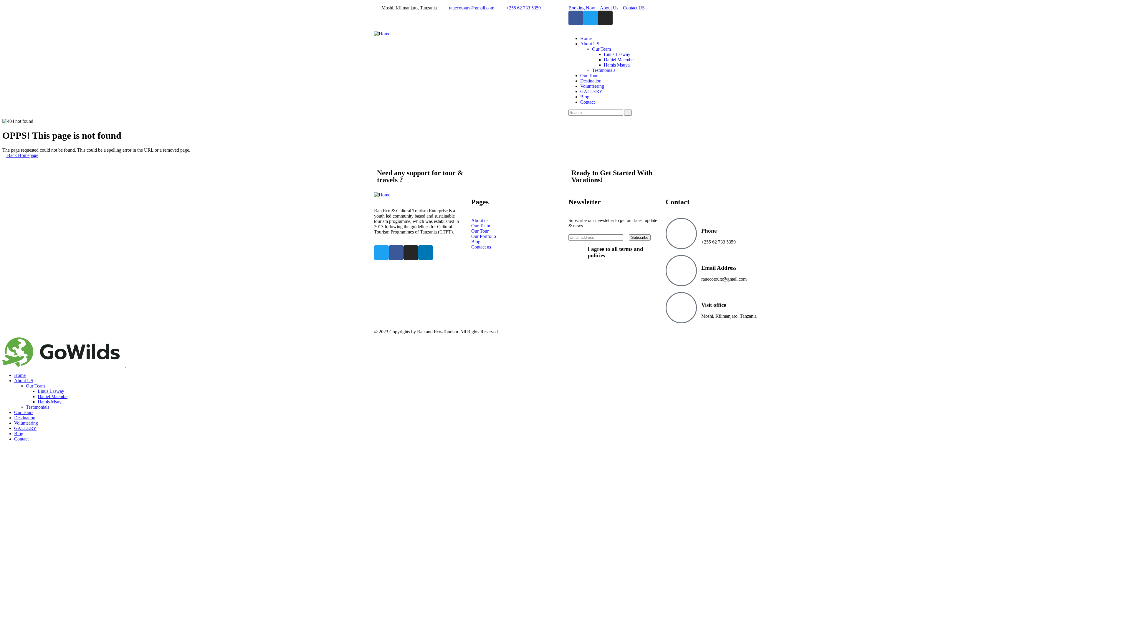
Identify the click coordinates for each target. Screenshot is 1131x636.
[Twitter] (590, 18)
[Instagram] (605, 18)
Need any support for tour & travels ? (420, 176)
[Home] (382, 33)
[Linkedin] (425, 252)
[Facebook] (575, 18)
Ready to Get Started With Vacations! (611, 176)
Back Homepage (22, 155)
